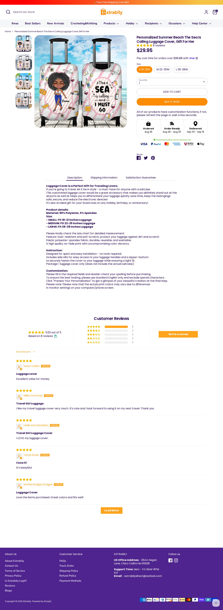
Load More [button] (111, 510)
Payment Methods (70, 581)
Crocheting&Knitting (84, 23)
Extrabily (27, 601)
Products (110, 23)
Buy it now (172, 102)
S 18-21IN (144, 69)
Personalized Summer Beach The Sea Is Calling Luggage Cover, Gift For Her (52, 31)
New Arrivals (55, 23)
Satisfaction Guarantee (141, 177)
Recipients (152, 23)
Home (8, 31)
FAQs (62, 561)
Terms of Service (15, 571)
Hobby (130, 23)
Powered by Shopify (41, 601)
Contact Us (11, 566)
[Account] (206, 12)
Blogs (8, 590)
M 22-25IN (162, 69)
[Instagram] (176, 560)
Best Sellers (32, 23)
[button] (145, 45)
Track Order (66, 566)
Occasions (175, 23)
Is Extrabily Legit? (16, 581)
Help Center (200, 23)
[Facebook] (170, 560)
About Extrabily (14, 561)
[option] (80, 82)
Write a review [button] (178, 334)
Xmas (14, 23)
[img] (24, 361)
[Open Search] (8, 12)
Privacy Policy (13, 576)
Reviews (10, 585)
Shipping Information (104, 177)
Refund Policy (67, 576)
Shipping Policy (68, 571)
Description (74, 177)
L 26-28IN (182, 69)
